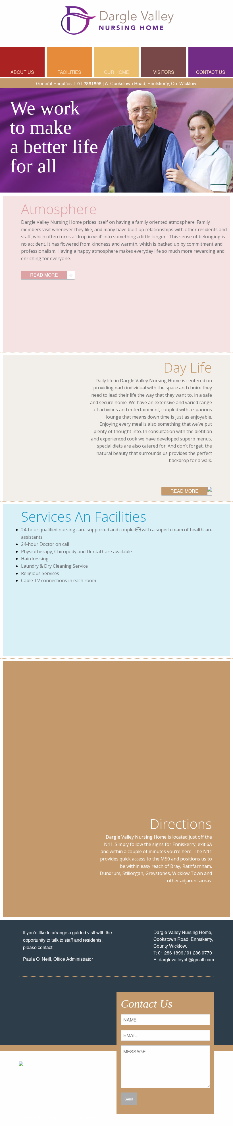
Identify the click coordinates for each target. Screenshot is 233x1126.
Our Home (116, 72)
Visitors (163, 72)
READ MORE (44, 274)
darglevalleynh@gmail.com (186, 959)
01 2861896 (89, 83)
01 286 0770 (199, 952)
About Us (22, 72)
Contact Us (210, 72)
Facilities (69, 72)
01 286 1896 (170, 952)
